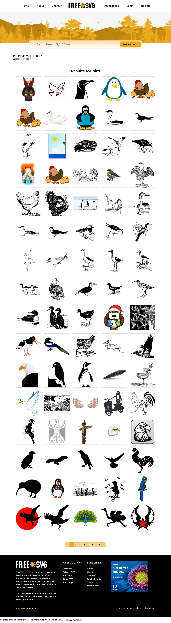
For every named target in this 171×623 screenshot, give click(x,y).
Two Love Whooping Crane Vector (28, 182)
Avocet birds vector (142, 270)
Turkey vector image (57, 212)
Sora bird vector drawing (85, 154)
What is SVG (69, 572)
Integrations (111, 5)
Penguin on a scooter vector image (114, 409)
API (121, 608)
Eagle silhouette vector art (114, 468)
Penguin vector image (114, 97)
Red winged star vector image (143, 525)
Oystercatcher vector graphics (28, 354)
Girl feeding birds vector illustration (114, 497)
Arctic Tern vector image (56, 268)
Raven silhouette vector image (57, 525)
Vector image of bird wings (85, 411)
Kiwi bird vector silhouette (28, 497)
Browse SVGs (130, 44)
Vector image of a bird (28, 439)
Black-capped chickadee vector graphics (114, 209)
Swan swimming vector (57, 125)
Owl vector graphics (28, 98)
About (40, 5)
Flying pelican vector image (142, 354)
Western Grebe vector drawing (28, 239)
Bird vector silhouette (28, 468)
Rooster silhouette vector (142, 468)
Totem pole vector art (85, 439)
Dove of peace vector (57, 97)
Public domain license (94, 580)
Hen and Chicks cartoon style (56, 182)
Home (25, 5)
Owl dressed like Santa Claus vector (114, 325)
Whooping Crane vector (114, 154)
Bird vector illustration (142, 297)
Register (146, 5)
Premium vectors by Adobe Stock (27, 57)
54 (99, 544)
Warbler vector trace (114, 182)
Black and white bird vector (143, 239)
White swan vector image (57, 154)
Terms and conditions (133, 608)
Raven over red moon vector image (28, 525)
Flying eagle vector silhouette (57, 468)
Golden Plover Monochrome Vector (142, 154)
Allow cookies (73, 619)
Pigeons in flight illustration (142, 325)
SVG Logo (68, 582)
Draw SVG (68, 579)
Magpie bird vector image (57, 354)
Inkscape (67, 568)
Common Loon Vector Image (28, 325)
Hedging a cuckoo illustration (85, 497)
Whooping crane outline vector (28, 154)
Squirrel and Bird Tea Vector (85, 182)
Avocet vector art (26, 298)
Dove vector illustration (28, 411)
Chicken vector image (142, 411)
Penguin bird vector (85, 384)
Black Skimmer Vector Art (85, 297)
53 (93, 544)
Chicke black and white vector (28, 211)
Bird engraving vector (142, 182)
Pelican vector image (114, 354)
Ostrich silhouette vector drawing (114, 525)
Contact (57, 5)
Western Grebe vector (114, 125)
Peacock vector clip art (85, 525)
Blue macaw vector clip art (142, 497)
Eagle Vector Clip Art (142, 439)
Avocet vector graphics (85, 268)
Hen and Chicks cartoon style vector (142, 97)
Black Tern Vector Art (114, 297)
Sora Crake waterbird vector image (85, 352)
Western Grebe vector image (142, 211)
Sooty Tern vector (141, 127)
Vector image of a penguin (57, 497)
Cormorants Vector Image (57, 325)
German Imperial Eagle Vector (57, 439)
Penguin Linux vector (85, 97)
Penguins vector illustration (85, 211)
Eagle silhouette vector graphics (85, 468)
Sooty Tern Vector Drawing (57, 239)
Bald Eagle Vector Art (57, 297)
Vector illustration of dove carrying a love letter (57, 409)
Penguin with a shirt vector (85, 125)
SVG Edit (67, 575)
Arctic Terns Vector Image (28, 268)
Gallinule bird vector (85, 327)
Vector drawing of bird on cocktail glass (142, 381)
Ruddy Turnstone (83, 241)
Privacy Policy (149, 608)
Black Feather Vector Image (114, 382)
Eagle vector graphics (28, 382)
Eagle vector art (112, 441)
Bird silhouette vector (57, 382)
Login (130, 5)
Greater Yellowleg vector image (114, 239)
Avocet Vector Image (114, 268)
